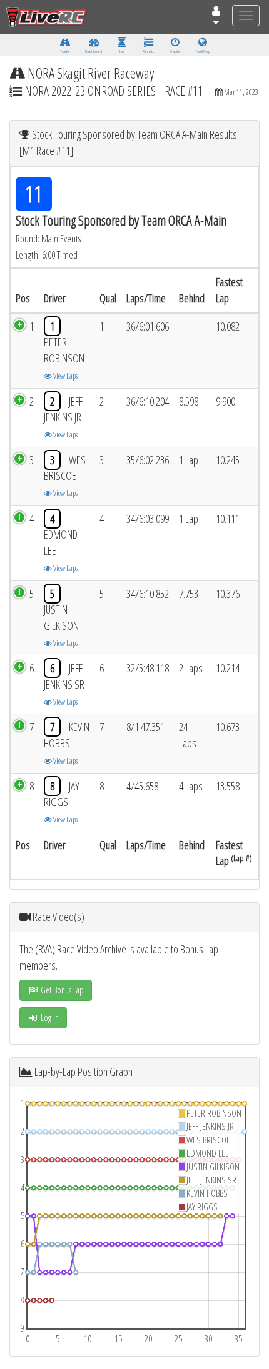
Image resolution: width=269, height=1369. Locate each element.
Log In (49, 1017)
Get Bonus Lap (61, 990)
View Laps (65, 375)
